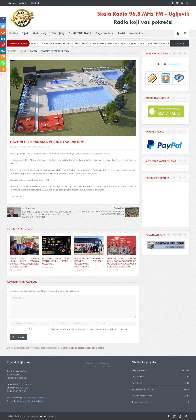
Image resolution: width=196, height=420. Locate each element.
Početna (13, 33)
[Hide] (1, 75)
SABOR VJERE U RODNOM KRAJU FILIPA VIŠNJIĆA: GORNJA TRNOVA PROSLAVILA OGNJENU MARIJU (75, 43)
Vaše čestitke (136, 33)
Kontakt (35, 3)
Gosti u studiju (40, 33)
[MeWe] (3, 51)
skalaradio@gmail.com (33, 397)
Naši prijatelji (58, 33)
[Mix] (3, 57)
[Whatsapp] (3, 63)
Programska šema (104, 33)
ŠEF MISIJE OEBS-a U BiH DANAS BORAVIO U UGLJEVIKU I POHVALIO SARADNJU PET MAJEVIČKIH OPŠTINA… (46, 214)
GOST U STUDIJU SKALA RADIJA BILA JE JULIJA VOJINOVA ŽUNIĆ (155, 43)
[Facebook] (3, 20)
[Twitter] (3, 26)
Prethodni (30, 208)
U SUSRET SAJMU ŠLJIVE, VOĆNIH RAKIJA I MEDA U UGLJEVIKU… (56, 261)
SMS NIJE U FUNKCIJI (80, 33)
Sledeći (117, 208)
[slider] (173, 64)
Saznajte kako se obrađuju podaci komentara (82, 348)
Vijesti (25, 33)
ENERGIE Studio (46, 416)
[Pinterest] (3, 44)
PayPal (121, 33)
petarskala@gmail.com (32, 401)
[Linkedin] (3, 38)
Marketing (23, 3)
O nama (12, 3)
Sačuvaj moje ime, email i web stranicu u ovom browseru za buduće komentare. (89, 329)
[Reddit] (3, 32)
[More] (3, 69)
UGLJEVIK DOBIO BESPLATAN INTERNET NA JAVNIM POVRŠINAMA (100, 213)
